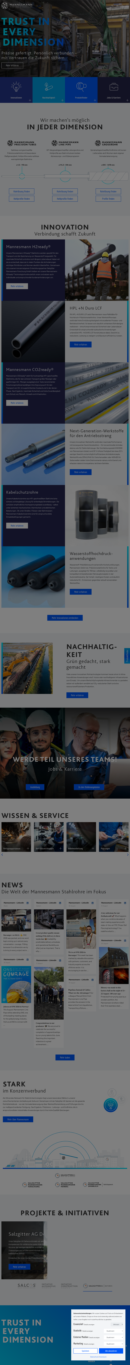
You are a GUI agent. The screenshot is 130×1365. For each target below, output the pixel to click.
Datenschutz (94, 1357)
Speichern (85, 1351)
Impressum (102, 1357)
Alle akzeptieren (111, 1351)
